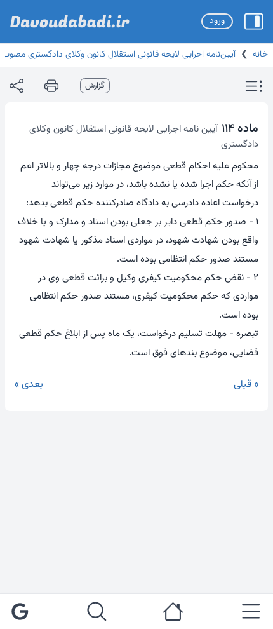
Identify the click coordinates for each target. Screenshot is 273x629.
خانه (260, 55)
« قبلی (246, 385)
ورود (217, 21)
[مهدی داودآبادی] (70, 22)
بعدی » (29, 385)
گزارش (95, 85)
